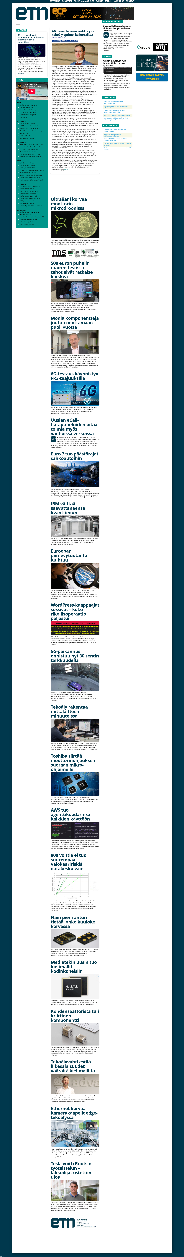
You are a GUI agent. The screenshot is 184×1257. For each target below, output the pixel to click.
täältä (66, 170)
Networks (56, 41)
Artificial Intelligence (69, 41)
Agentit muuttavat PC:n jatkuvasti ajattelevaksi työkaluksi (114, 63)
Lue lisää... (21, 73)
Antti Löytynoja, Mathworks (28, 222)
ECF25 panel (23, 117)
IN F (19, 30)
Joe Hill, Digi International (28, 112)
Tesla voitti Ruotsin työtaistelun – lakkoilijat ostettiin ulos (71, 1170)
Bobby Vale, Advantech (27, 201)
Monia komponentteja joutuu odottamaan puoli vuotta (75, 322)
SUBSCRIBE (67, 1)
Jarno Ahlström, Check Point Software (31, 147)
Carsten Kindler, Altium (27, 189)
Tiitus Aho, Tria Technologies (29, 110)
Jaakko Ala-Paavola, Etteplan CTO (30, 212)
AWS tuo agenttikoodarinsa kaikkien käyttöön (70, 814)
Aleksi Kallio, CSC (25, 136)
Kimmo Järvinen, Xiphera (27, 168)
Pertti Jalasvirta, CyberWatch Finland (31, 180)
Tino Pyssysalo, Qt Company (29, 191)
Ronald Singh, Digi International (30, 177)
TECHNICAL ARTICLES (84, 1)
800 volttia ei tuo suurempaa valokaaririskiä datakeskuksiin (68, 862)
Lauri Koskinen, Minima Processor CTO (32, 217)
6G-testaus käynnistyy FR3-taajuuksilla (74, 376)
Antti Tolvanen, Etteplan (27, 138)
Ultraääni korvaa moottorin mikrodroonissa (69, 203)
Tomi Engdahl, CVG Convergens (30, 128)
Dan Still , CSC (24, 133)
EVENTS (99, 1)
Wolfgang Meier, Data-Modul (29, 196)
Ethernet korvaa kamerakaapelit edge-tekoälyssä (74, 1112)
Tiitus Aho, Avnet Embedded (29, 149)
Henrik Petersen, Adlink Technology (31, 131)
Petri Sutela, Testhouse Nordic (29, 126)
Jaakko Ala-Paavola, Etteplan (28, 105)
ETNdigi (108, 1)
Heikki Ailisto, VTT (25, 214)
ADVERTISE (55, 1)
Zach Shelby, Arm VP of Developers (31, 206)
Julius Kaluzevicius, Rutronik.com (30, 186)
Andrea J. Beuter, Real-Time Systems (31, 175)
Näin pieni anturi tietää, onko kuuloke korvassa (73, 921)
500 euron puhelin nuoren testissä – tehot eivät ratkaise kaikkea (72, 269)
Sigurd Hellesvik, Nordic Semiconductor (32, 170)
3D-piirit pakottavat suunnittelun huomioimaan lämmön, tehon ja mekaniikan (31, 38)
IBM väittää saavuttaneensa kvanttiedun (68, 508)
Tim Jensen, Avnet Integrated (29, 219)
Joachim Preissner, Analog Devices (30, 156)
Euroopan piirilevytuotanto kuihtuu (69, 555)
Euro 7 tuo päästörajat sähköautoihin (74, 456)
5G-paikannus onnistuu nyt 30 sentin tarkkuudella (75, 655)
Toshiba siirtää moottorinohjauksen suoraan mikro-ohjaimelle (73, 762)
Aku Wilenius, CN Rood (27, 107)
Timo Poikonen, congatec (28, 115)
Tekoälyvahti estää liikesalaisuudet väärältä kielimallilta (73, 1066)
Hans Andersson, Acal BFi (28, 152)
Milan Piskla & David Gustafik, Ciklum (31, 144)
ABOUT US (119, 1)
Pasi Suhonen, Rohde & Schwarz (30, 154)
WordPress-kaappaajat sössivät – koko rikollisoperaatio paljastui (75, 611)
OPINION (107, 56)
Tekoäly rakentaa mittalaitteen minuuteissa (69, 711)
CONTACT (130, 1)
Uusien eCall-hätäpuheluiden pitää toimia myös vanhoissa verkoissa (74, 426)
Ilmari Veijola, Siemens (27, 224)
